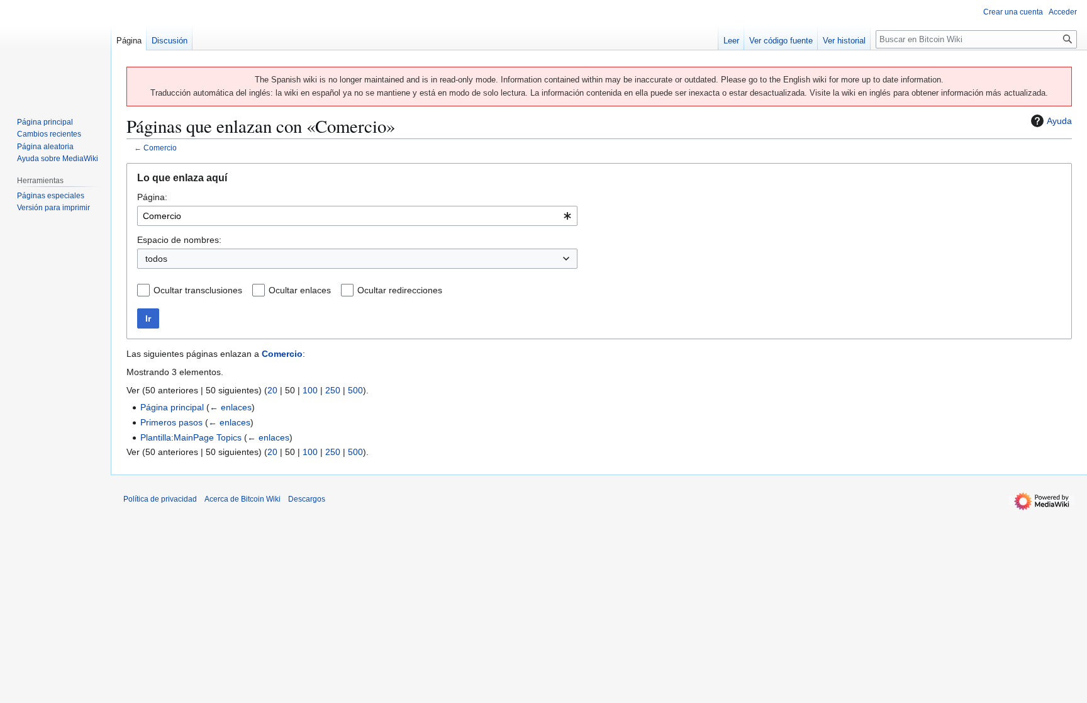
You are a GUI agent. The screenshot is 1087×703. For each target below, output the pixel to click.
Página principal (172, 407)
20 (272, 390)
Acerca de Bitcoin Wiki (242, 499)
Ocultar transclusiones (197, 290)
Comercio (160, 147)
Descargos (306, 499)
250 (332, 390)
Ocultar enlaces (300, 290)
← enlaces (230, 407)
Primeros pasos (171, 422)
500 (355, 390)
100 (310, 390)
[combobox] (357, 216)
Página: (152, 197)
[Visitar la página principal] (55, 50)
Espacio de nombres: (179, 240)
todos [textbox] (156, 259)
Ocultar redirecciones (399, 290)
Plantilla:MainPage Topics (191, 437)
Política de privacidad (160, 499)
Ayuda (1059, 121)
